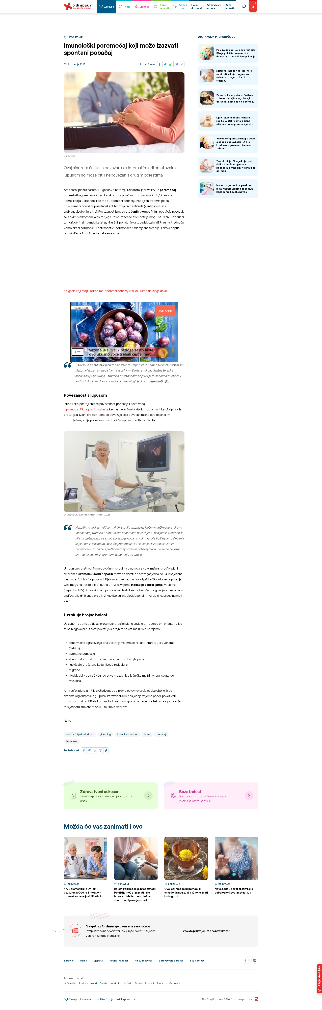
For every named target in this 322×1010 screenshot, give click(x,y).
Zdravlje (109, 6)
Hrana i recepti (119, 960)
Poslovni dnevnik (88, 983)
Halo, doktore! (143, 960)
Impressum (86, 999)
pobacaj (161, 734)
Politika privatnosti (126, 999)
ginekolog (105, 734)
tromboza (71, 741)
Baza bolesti (197, 960)
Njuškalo (127, 983)
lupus (147, 734)
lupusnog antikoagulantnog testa (86, 409)
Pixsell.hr (162, 983)
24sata (139, 983)
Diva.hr (104, 983)
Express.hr (175, 983)
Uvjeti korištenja (104, 999)
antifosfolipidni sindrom (79, 734)
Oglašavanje (71, 999)
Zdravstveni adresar (171, 960)
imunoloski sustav (127, 734)
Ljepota (144, 6)
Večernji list (70, 983)
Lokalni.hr (115, 983)
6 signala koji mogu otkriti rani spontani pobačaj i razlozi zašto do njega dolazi (116, 291)
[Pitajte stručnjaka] (319, 978)
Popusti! (149, 983)
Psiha (127, 6)
